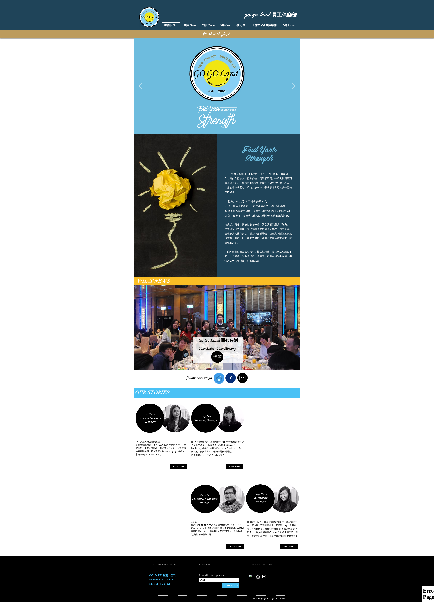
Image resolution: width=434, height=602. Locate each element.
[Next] (293, 86)
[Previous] (140, 86)
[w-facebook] (251, 577)
